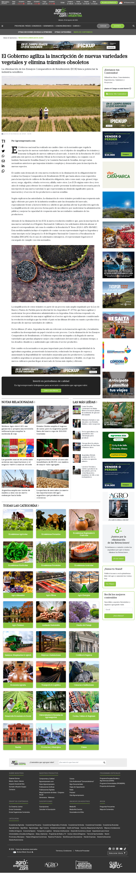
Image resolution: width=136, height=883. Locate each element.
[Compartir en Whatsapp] (6, 157)
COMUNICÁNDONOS (63, 26)
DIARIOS (76, 26)
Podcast (72, 792)
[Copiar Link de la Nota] (6, 171)
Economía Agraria (29, 831)
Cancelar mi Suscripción (47, 809)
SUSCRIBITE (117, 26)
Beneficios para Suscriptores (72, 837)
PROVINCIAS (19, 26)
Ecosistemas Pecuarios (33, 825)
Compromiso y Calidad (46, 779)
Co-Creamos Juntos (16, 807)
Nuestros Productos (55, 837)
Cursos (72, 779)
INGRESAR (103, 26)
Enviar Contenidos (15, 809)
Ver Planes (110, 584)
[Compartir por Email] (6, 161)
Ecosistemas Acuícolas (110, 825)
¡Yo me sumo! (118, 559)
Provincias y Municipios (16, 837)
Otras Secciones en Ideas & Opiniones (35, 32)
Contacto (12, 789)
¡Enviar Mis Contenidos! (117, 94)
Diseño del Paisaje (73, 828)
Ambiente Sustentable (58, 828)
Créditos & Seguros (15, 831)
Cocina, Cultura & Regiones (76, 834)
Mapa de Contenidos (83, 32)
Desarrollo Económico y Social (81, 831)
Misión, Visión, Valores (16, 781)
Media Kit (73, 807)
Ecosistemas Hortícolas (76, 825)
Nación (107, 834)
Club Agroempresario (77, 795)
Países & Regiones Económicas (36, 837)
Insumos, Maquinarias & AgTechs (92, 828)
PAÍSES (28, 26)
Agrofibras (24, 828)
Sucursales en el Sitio (77, 812)
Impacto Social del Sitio (17, 784)
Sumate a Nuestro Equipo (17, 787)
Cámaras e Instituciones (61, 831)
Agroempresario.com (46, 781)
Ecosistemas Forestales (94, 825)
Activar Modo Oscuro (24, 852)
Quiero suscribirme (51, 391)
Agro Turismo (44, 828)
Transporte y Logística (44, 831)
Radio (71, 790)
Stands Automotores (16, 840)
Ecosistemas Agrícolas (16, 825)
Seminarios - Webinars (46, 797)
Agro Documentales (76, 784)
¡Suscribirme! (118, 616)
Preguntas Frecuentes (107, 807)
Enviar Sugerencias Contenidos (19, 812)
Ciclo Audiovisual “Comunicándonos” (82, 781)
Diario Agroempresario (47, 784)
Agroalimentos (14, 828)
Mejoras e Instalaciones (112, 828)
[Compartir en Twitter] (6, 151)
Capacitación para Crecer (100, 831)
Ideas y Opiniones (41, 834)
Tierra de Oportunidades (95, 834)
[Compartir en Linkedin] (6, 166)
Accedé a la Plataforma (109, 2)
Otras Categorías (63, 32)
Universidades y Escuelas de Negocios (21, 834)
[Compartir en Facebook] (6, 146)
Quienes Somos (14, 778)
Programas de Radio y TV (57, 834)
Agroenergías (33, 828)
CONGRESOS (36, 26)
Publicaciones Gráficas (46, 787)
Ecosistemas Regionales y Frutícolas (55, 825)
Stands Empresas (90, 837)
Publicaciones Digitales (47, 790)
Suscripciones (44, 807)
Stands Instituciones (104, 837)
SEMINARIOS (48, 26)
